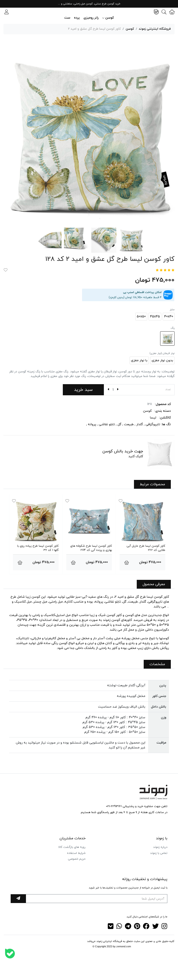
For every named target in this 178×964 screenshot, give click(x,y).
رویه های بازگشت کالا (72, 847)
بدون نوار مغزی (162, 360)
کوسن (130, 29)
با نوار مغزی (139, 360)
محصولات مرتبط (152, 484)
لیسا (153, 417)
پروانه (92, 424)
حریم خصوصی (77, 859)
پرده (77, 18)
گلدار (139, 424)
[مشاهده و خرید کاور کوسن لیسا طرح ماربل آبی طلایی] (126, 562)
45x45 (155, 316)
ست (67, 18)
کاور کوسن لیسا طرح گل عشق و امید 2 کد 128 (110, 259)
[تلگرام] (128, 928)
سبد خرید (83, 389)
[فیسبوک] (146, 928)
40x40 (168, 316)
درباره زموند (160, 847)
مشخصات (157, 664)
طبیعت (129, 424)
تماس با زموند (158, 853)
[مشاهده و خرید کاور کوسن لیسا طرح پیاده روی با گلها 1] (20, 562)
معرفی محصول (154, 584)
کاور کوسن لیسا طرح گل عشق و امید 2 (94, 29)
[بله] (10, 953)
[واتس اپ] (119, 928)
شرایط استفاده (76, 853)
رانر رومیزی (91, 18)
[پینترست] (137, 928)
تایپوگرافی (153, 424)
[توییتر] (155, 928)
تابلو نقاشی (107, 424)
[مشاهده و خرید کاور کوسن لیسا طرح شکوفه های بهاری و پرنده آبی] (73, 562)
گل (119, 424)
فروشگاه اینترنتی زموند (155, 29)
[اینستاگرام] (164, 928)
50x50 (141, 316)
